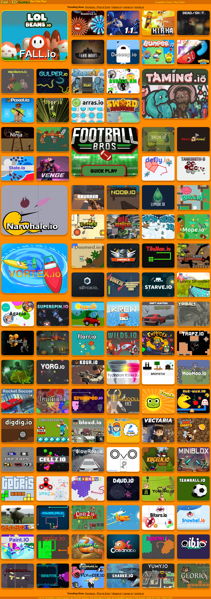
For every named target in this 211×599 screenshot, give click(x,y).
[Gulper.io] (52, 82)
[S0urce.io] (88, 286)
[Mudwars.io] (193, 257)
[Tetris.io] (17, 490)
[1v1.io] (123, 24)
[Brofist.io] (158, 374)
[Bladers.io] (88, 24)
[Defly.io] (158, 170)
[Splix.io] (52, 548)
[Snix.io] (193, 53)
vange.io (128, 7)
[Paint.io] (17, 548)
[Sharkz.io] (123, 577)
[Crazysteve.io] (52, 432)
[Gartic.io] (123, 432)
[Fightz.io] (52, 141)
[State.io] (17, 170)
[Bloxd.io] (88, 432)
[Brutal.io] (52, 577)
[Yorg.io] (52, 374)
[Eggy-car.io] (88, 315)
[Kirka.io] (158, 24)
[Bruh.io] (158, 141)
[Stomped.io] (88, 403)
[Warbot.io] (17, 344)
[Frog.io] (158, 403)
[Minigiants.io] (193, 432)
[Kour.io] (88, 374)
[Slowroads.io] (88, 461)
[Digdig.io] (17, 432)
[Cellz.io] (52, 461)
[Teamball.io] (193, 490)
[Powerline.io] (52, 519)
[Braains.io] (193, 199)
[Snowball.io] (193, 519)
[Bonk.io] (123, 286)
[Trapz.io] (193, 344)
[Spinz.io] (52, 490)
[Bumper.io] (158, 53)
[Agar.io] (17, 315)
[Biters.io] (158, 519)
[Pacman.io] (193, 403)
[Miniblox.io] (193, 461)
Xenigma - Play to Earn (97, 7)
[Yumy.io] (158, 577)
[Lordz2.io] (88, 519)
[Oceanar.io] (123, 548)
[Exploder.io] (158, 344)
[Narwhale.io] (17, 214)
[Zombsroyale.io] (88, 228)
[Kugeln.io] (158, 461)
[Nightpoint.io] (17, 577)
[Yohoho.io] (158, 490)
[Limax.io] (158, 199)
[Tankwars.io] (88, 53)
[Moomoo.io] (193, 374)
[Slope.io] (52, 112)
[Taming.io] (158, 97)
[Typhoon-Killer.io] (123, 374)
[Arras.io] (88, 112)
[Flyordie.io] (88, 577)
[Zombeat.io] (88, 82)
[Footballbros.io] (88, 156)
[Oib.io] (193, 548)
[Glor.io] (193, 577)
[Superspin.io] (52, 315)
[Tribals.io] (193, 315)
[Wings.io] (123, 519)
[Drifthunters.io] (158, 315)
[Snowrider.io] (158, 228)
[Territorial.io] (52, 403)
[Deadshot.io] (193, 24)
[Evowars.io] (123, 257)
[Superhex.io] (158, 548)
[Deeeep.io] (123, 53)
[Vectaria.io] (158, 432)
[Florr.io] (88, 344)
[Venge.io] (52, 170)
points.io (139, 7)
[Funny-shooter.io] (193, 286)
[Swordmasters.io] (123, 112)
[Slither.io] (88, 548)
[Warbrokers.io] (123, 228)
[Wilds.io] (123, 344)
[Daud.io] (123, 490)
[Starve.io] (158, 286)
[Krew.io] (123, 315)
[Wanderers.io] (17, 82)
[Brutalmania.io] (193, 141)
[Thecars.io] (17, 461)
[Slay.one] (52, 344)
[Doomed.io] (88, 257)
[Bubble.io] (123, 82)
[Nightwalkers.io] (17, 374)
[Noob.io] (123, 199)
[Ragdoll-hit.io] (123, 403)
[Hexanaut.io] (88, 490)
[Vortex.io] (17, 272)
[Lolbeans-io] (17, 39)
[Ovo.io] (123, 461)
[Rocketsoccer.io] (17, 403)
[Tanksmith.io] (193, 170)
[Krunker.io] (88, 199)
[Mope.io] (193, 228)
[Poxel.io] (17, 112)
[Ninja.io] (17, 141)
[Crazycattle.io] (17, 519)
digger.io (117, 7)
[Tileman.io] (158, 257)
